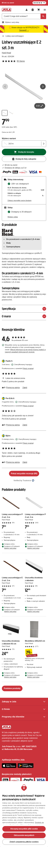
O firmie (6, 709)
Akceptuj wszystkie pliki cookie (24, 829)
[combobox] (24, 16)
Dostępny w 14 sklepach (35, 676)
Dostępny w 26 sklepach (12, 676)
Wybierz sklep (13, 217)
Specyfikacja (9, 309)
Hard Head (6, 53)
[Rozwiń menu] (45, 10)
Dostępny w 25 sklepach (12, 547)
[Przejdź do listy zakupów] (32, 10)
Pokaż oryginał (28, 368)
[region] (24, 814)
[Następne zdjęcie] (43, 86)
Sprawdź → (24, 30)
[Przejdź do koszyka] (38, 10)
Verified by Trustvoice (22, 480)
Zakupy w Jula (9, 701)
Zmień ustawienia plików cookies (24, 842)
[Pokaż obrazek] (4, 113)
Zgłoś (24, 388)
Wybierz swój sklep (12, 22)
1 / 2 (37, 106)
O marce (6, 316)
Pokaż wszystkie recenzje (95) (24, 474)
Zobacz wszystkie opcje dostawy (19, 200)
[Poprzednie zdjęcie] (5, 86)
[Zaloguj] (26, 10)
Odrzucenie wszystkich (24, 835)
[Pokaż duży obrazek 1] (24, 86)
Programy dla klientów (13, 717)
